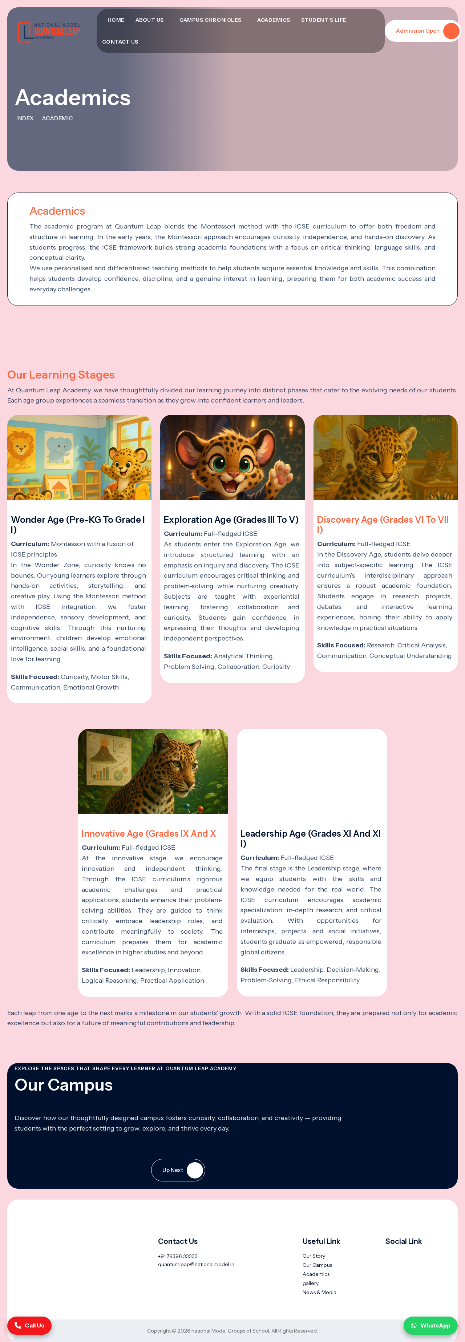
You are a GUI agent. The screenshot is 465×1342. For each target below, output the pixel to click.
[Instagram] (426, 1256)
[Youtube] (401, 1256)
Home (116, 20)
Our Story (314, 1256)
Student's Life (324, 20)
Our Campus (317, 1265)
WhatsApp (435, 1325)
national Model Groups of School (230, 1330)
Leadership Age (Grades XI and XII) (310, 838)
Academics (273, 20)
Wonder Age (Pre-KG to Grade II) (78, 524)
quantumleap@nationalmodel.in (196, 1264)
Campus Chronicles (210, 20)
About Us (150, 20)
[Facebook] (389, 1256)
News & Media (319, 1292)
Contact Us (120, 42)
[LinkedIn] (414, 1256)
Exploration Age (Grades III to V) (231, 519)
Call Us (34, 1325)
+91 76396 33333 (178, 1256)
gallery (311, 1283)
